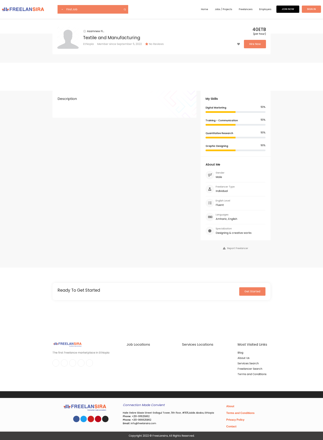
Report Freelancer (237, 248)
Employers (265, 9)
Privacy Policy (235, 419)
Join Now (288, 9)
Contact (231, 426)
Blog (240, 353)
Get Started (252, 291)
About (230, 406)
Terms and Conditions (252, 374)
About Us (243, 358)
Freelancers (246, 9)
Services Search (248, 363)
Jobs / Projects (223, 9)
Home (204, 9)
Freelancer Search (250, 369)
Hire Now (255, 44)
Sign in (311, 9)
